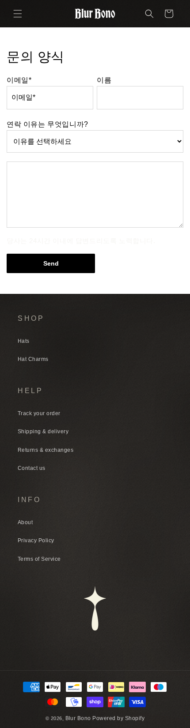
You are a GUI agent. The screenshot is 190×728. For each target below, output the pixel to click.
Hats (24, 341)
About (25, 522)
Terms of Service (39, 559)
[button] (17, 13)
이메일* (19, 80)
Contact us (32, 468)
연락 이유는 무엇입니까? (47, 124)
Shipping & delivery (43, 431)
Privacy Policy (36, 540)
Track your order (39, 413)
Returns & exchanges (45, 450)
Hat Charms (33, 359)
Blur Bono (79, 718)
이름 (104, 80)
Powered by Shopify (118, 718)
